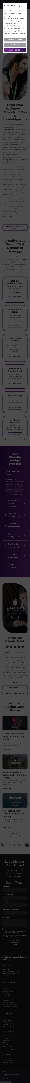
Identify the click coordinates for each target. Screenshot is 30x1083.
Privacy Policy (11, 31)
